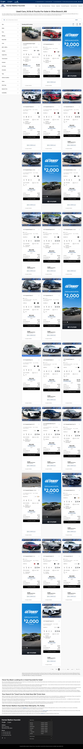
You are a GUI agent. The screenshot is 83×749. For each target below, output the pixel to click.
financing (24, 707)
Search (76, 19)
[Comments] (39, 54)
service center (45, 710)
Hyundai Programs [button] (65, 6)
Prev (56, 669)
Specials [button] (58, 6)
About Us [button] (80, 6)
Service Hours (32, 736)
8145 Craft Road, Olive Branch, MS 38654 (70, 1)
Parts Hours (32, 738)
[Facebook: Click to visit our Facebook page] (2, 738)
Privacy (34, 746)
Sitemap (31, 746)
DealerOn (27, 746)
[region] (31, 72)
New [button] (36, 6)
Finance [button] (53, 6)
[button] (40, 34)
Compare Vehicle (28, 85)
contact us (43, 713)
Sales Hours (32, 720)
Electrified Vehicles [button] (46, 6)
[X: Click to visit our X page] (5, 738)
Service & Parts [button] (74, 6)
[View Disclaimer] (31, 54)
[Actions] (39, 44)
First (52, 669)
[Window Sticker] (77, 117)
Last (72, 669)
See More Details (31, 76)
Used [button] (40, 6)
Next (68, 669)
